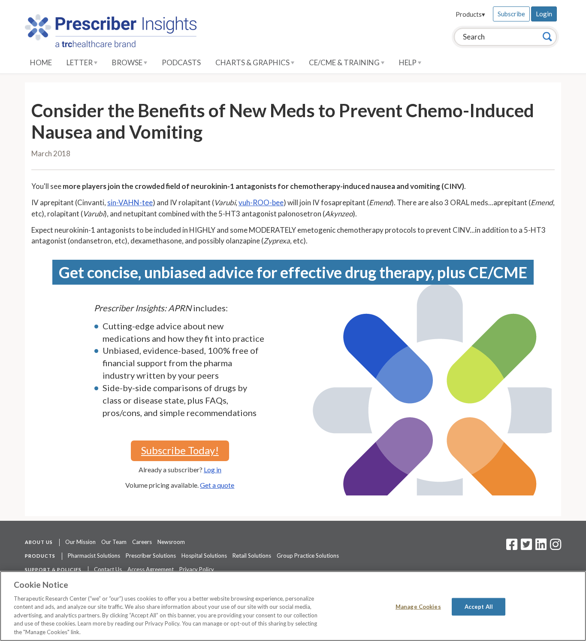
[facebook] (511, 547)
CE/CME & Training (345, 62)
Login (544, 14)
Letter (80, 62)
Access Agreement (150, 569)
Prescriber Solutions (151, 555)
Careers (142, 541)
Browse (128, 62)
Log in (212, 469)
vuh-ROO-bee (261, 202)
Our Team (114, 541)
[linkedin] (541, 547)
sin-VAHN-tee (130, 202)
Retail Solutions (252, 555)
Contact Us (108, 569)
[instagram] (555, 547)
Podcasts (181, 62)
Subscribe (511, 14)
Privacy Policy (196, 569)
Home (41, 62)
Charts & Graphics (253, 62)
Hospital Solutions (204, 555)
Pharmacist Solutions (94, 555)
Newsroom (171, 541)
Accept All (479, 606)
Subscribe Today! (180, 450)
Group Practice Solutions (308, 555)
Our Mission (80, 541)
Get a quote (217, 485)
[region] (293, 606)
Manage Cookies (418, 606)
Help (408, 62)
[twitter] (525, 547)
